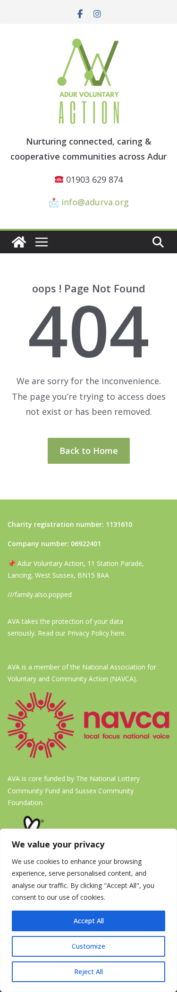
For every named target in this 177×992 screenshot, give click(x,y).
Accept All (89, 920)
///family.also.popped (40, 594)
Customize (88, 946)
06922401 (86, 543)
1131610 (119, 524)
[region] (88, 910)
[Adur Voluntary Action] (19, 242)
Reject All (88, 971)
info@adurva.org (95, 202)
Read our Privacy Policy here (81, 633)
